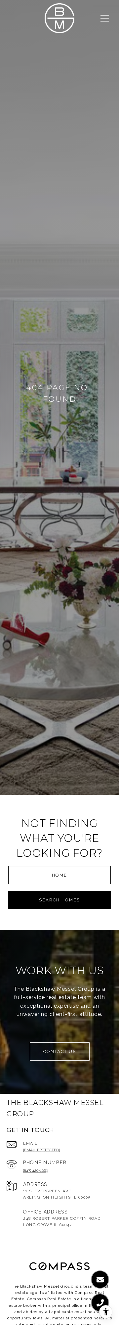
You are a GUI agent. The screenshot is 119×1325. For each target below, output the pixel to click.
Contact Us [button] (59, 1051)
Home (59, 875)
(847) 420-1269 (35, 1170)
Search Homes (59, 899)
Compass (36, 1299)
